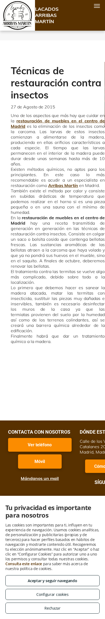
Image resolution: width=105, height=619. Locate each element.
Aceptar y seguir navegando (52, 580)
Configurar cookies (52, 594)
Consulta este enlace (23, 563)
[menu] (97, 6)
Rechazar (52, 608)
